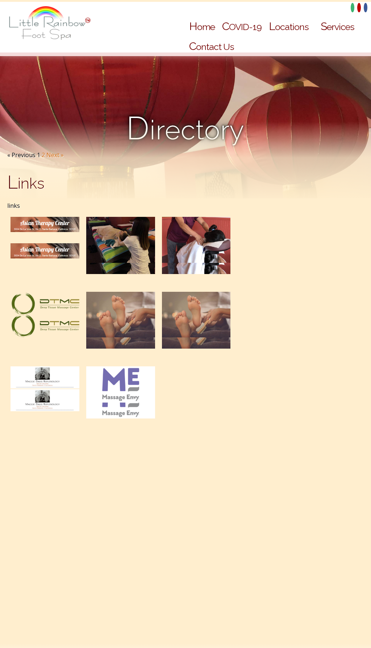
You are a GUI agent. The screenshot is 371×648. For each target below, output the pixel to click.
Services (337, 26)
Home (202, 26)
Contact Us (211, 46)
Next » (55, 155)
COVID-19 (242, 26)
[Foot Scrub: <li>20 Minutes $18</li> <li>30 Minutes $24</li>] (196, 326)
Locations (289, 26)
